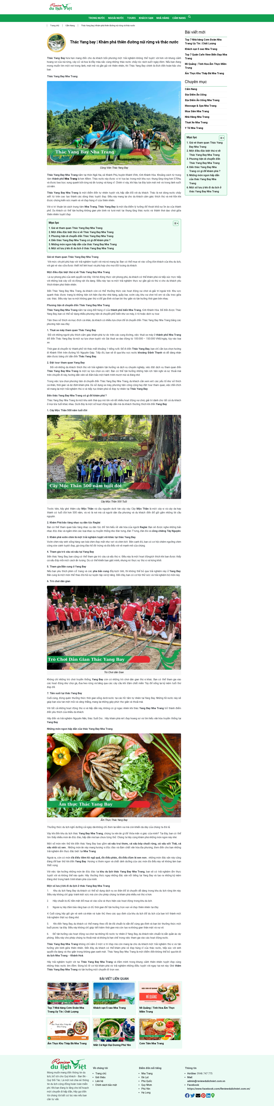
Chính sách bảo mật (106, 1084)
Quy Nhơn (146, 1084)
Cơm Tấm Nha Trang (151, 1043)
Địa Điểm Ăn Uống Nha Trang (202, 100)
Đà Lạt (145, 1077)
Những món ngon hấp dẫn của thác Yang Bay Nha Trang (84, 244)
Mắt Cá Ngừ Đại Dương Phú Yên (112, 1045)
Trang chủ (54, 25)
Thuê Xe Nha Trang (196, 122)
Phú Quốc (146, 1081)
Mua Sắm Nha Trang (197, 111)
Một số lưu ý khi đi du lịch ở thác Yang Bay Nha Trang (82, 248)
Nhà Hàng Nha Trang (197, 116)
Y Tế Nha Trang (194, 128)
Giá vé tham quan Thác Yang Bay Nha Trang (76, 228)
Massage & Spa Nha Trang (200, 105)
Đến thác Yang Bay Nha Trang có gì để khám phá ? (81, 240)
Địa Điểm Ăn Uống (195, 94)
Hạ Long (145, 1092)
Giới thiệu (100, 1077)
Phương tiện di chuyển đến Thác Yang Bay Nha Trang (82, 236)
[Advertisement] (152, 7)
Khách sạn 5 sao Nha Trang (109, 1007)
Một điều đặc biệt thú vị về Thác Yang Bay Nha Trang (82, 232)
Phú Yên (145, 1088)
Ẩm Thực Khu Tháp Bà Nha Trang (67, 1043)
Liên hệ (99, 1081)
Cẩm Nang (179, 18)
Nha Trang (71, 178)
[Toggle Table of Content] (174, 223)
